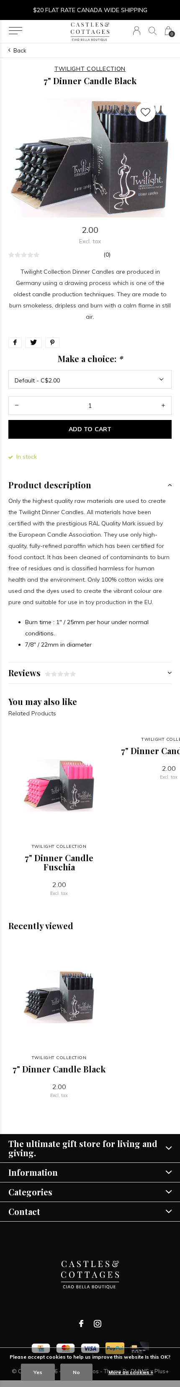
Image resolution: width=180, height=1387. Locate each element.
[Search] (153, 30)
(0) (107, 254)
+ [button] (163, 405)
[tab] (90, 485)
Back (19, 50)
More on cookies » (130, 1372)
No (76, 1372)
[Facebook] (81, 1323)
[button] (15, 31)
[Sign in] (136, 30)
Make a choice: (90, 358)
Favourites (146, 112)
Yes (37, 1372)
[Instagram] (97, 1323)
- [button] (16, 405)
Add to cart (90, 429)
